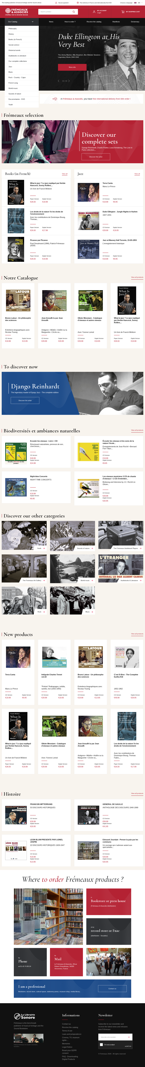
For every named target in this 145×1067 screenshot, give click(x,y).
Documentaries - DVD (16, 99)
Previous (58, 81)
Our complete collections (17, 61)
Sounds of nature (14, 94)
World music (13, 88)
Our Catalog (12, 22)
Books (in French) (15, 39)
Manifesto (116, 22)
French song (13, 83)
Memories (66, 1044)
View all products (137, 277)
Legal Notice (67, 1047)
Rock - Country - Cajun (17, 77)
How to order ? (70, 22)
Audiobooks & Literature (17, 56)
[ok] (128, 1037)
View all (64, 174)
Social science (13, 45)
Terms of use (67, 1031)
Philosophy (12, 29)
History (11, 34)
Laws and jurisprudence (71, 1034)
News (51, 22)
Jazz (10, 67)
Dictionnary (135, 22)
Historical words (14, 50)
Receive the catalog (94, 22)
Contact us (66, 1024)
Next (69, 81)
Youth (10, 105)
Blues (10, 72)
